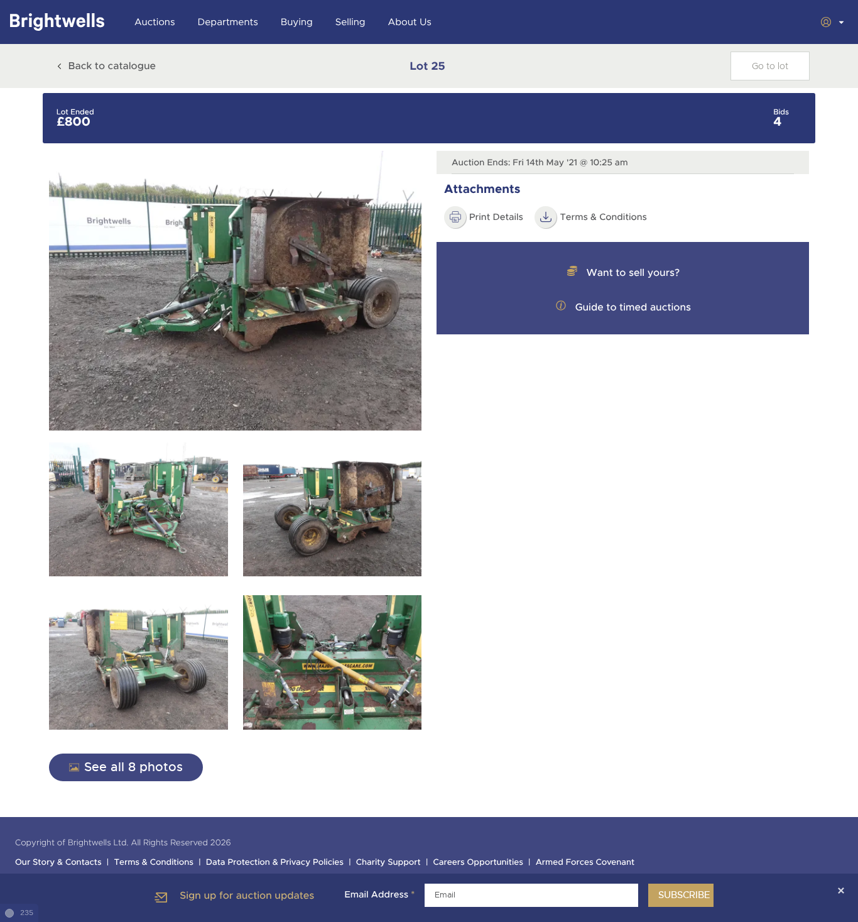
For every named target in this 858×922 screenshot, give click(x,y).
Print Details (496, 217)
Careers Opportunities (478, 862)
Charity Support (388, 862)
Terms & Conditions (153, 862)
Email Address (379, 895)
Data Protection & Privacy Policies (275, 862)
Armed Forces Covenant (585, 862)
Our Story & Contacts (58, 862)
